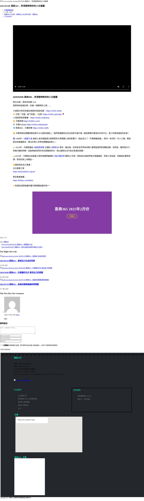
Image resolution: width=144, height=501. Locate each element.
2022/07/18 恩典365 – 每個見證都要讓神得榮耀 (19, 284)
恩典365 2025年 (9, 14)
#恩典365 (55, 147)
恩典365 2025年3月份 (23, 14)
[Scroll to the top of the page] (0, 499)
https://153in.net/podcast (37, 125)
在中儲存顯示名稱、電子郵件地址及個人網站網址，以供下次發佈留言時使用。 (31, 345)
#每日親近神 (59, 156)
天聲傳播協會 (8, 10)
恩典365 (35, 14)
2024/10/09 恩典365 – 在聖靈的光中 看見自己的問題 (21, 272)
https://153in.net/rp (54, 111)
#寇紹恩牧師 (39, 147)
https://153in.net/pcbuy (39, 118)
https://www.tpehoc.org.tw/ (24, 172)
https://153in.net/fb (40, 128)
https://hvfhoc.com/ (32, 121)
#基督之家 (28, 139)
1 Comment (8, 16)
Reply (17, 315)
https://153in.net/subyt (52, 114)
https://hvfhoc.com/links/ (23, 180)
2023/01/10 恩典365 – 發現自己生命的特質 (17, 261)
